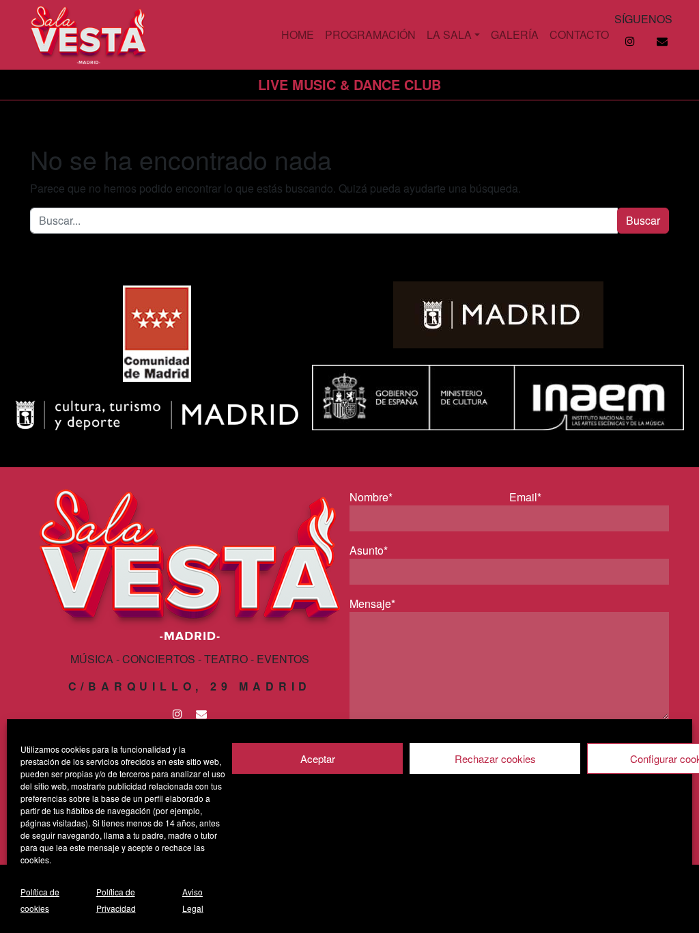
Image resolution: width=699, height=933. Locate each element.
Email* (525, 497)
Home (297, 34)
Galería (515, 34)
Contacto (579, 34)
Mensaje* (372, 603)
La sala (449, 34)
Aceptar (317, 758)
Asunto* (369, 550)
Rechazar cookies (495, 758)
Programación (370, 34)
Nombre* (371, 497)
